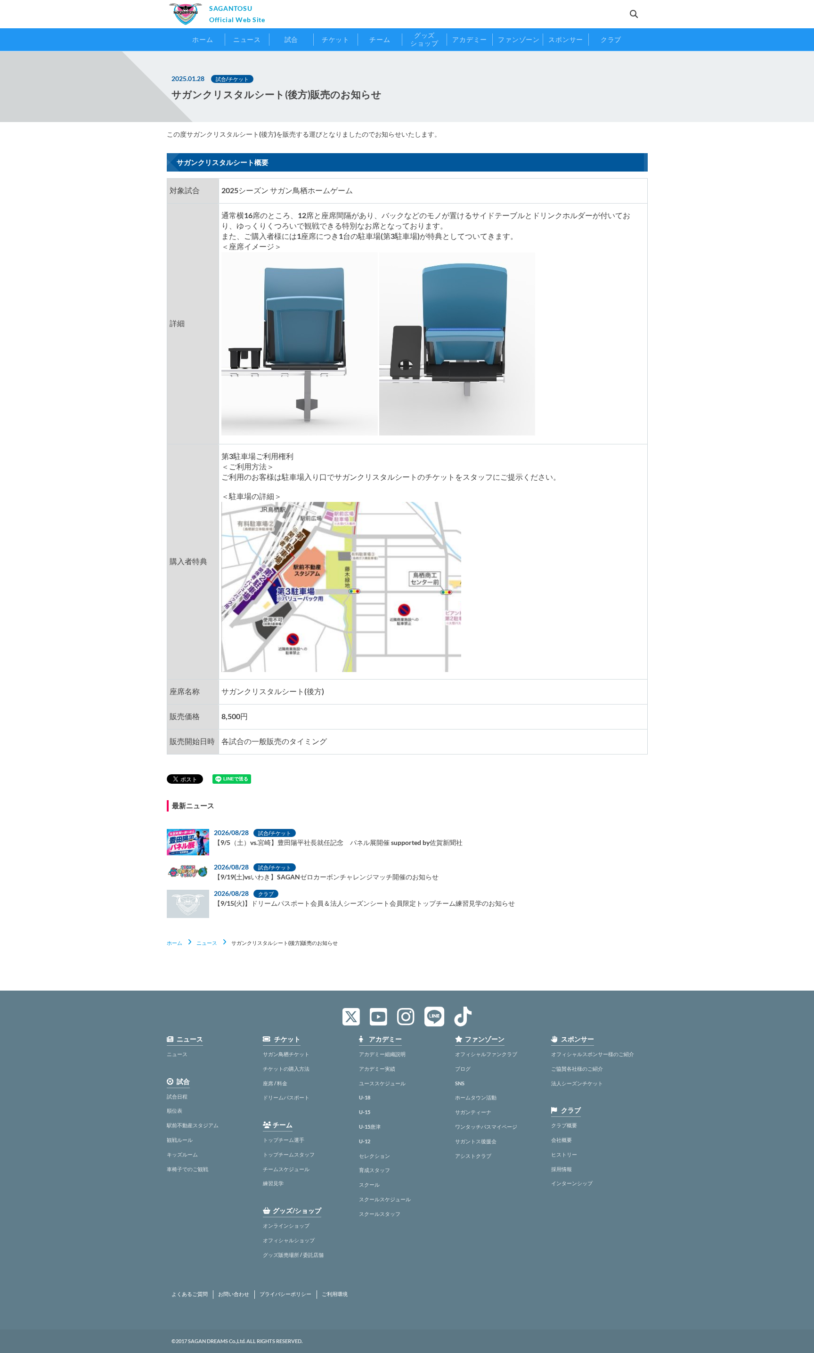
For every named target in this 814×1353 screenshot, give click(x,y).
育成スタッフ (374, 1170)
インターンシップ (572, 1183)
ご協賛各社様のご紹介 (577, 1069)
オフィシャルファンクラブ (486, 1054)
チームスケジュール (286, 1169)
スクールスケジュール (385, 1199)
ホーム (174, 943)
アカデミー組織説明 (382, 1054)
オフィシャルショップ (289, 1240)
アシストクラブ (473, 1156)
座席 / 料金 (275, 1083)
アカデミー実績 (377, 1069)
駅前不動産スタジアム (193, 1125)
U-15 (364, 1112)
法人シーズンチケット (577, 1083)
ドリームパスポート (286, 1097)
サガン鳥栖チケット (286, 1054)
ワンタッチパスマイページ (486, 1126)
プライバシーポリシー (285, 1294)
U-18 (364, 1097)
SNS (459, 1083)
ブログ (463, 1069)
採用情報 (561, 1169)
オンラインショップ (286, 1225)
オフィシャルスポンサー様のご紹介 (592, 1054)
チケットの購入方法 (286, 1069)
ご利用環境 (335, 1294)
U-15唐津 (370, 1126)
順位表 (174, 1110)
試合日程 (177, 1096)
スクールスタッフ (379, 1214)
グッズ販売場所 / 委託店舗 (293, 1255)
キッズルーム (182, 1154)
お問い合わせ (233, 1294)
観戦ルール (180, 1140)
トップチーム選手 (283, 1140)
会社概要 (561, 1140)
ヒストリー (564, 1154)
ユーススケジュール (382, 1083)
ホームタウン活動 (476, 1097)
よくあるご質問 (189, 1294)
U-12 (364, 1141)
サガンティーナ (473, 1112)
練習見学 (273, 1183)
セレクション (374, 1156)
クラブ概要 (564, 1125)
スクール (369, 1184)
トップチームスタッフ (289, 1154)
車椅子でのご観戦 (187, 1169)
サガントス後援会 (476, 1141)
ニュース (206, 943)
